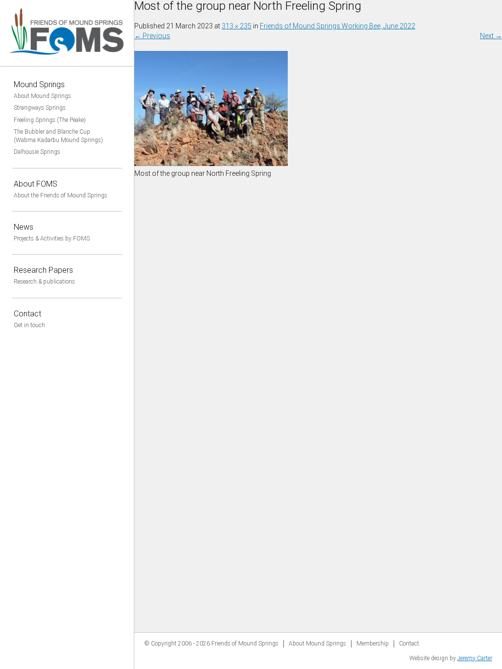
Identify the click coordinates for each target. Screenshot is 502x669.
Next (491, 36)
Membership (372, 643)
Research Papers (43, 270)
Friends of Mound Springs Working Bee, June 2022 (337, 26)
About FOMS (35, 184)
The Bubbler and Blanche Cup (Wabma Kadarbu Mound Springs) (58, 135)
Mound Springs (39, 84)
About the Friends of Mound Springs (60, 195)
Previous (152, 36)
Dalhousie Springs (37, 151)
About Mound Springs (42, 96)
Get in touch (29, 325)
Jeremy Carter (474, 658)
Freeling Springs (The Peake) (50, 120)
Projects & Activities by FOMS (52, 238)
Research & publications (44, 281)
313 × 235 (236, 26)
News (23, 227)
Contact (27, 313)
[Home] (67, 61)
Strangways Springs (40, 107)
